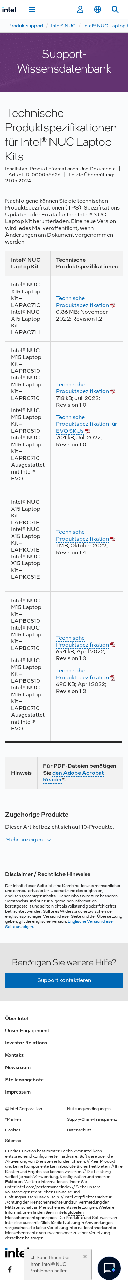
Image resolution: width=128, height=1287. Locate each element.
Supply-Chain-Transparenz (92, 1119)
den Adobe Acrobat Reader (73, 776)
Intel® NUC (63, 25)
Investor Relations (26, 1043)
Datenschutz (79, 1130)
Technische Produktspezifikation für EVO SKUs (86, 424)
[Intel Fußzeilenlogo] (18, 1252)
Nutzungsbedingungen (89, 1109)
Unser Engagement (27, 1030)
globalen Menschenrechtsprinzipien (44, 1215)
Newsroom (18, 1067)
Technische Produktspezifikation (82, 302)
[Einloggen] (80, 9)
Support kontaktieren (64, 980)
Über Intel (16, 1018)
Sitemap (13, 1140)
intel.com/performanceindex (43, 1187)
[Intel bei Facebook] (10, 1269)
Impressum (18, 1092)
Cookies (12, 1130)
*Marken (13, 1119)
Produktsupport (25, 25)
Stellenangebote (24, 1079)
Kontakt (14, 1055)
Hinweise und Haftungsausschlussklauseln (42, 1194)
